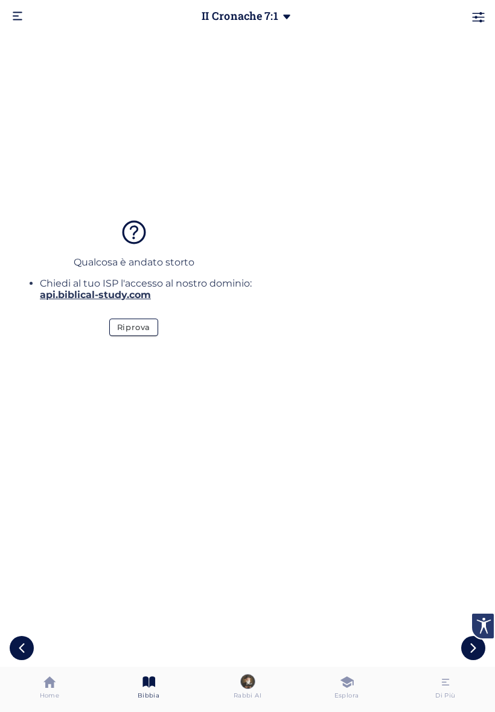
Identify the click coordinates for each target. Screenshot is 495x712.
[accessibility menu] (483, 626)
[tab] (49, 689)
